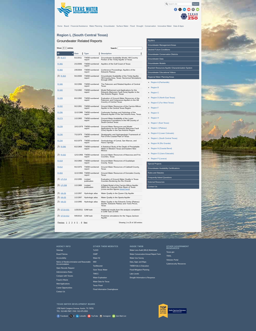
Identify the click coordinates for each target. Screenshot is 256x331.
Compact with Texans (64, 276)
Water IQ (96, 258)
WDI (94, 262)
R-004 (60, 173)
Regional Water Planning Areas (161, 77)
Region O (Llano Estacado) (162, 153)
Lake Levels (134, 274)
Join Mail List (197, 9)
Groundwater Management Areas (162, 45)
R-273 (60, 118)
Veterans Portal (172, 260)
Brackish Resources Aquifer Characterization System (170, 68)
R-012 (60, 167)
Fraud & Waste (62, 280)
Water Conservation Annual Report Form (145, 254)
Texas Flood (98, 285)
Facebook (175, 9)
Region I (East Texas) (160, 123)
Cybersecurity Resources (176, 264)
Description (106, 53)
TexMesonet (98, 266)
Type (86, 53)
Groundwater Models (157, 63)
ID (58, 53)
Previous (61, 223)
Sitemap (59, 250)
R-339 (60, 98)
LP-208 (64, 185)
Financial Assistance (79, 26)
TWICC (96, 274)
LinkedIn (184, 9)
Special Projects (154, 164)
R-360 (60, 70)
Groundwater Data (155, 59)
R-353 (63, 76)
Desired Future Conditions (159, 50)
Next (85, 223)
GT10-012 (65, 216)
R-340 (60, 90)
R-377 (63, 58)
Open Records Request (65, 268)
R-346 (60, 84)
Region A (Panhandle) (160, 82)
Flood (132, 26)
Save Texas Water (100, 270)
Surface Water (122, 26)
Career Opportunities (64, 288)
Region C (155, 92)
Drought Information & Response (142, 278)
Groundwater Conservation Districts (163, 54)
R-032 (63, 155)
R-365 (60, 64)
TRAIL (168, 256)
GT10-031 (65, 210)
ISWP (95, 254)
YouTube (188, 9)
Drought (139, 26)
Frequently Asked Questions (160, 177)
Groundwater (109, 26)
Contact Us (152, 186)
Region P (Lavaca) (159, 158)
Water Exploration (100, 278)
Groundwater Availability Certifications (164, 168)
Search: (114, 48)
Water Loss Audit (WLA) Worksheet (143, 250)
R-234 (60, 141)
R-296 (60, 112)
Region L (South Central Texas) (164, 138)
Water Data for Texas (101, 282)
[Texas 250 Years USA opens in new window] (189, 16)
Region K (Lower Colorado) (162, 133)
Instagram (193, 9)
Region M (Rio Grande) (161, 143)
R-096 (63, 147)
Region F (155, 108)
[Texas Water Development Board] (77, 10)
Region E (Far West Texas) (162, 103)
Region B (155, 87)
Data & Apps (178, 26)
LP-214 (64, 179)
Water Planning (95, 26)
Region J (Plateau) (159, 128)
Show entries (65, 48)
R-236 (60, 134)
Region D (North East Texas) (163, 98)
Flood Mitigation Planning (139, 270)
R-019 (60, 161)
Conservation (150, 26)
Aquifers (151, 40)
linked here (124, 189)
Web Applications (63, 284)
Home (59, 26)
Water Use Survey (137, 258)
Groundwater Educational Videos (162, 72)
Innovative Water (165, 26)
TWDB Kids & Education (139, 266)
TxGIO (95, 250)
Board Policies (62, 254)
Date (76, 53)
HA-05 (63, 197)
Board (66, 26)
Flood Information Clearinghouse (105, 289)
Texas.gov (170, 252)
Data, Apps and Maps (138, 262)
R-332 (60, 106)
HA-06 (63, 193)
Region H (155, 118)
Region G (155, 113)
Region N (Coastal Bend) (161, 148)
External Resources (156, 182)
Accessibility (61, 258)
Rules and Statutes (156, 173)
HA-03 (63, 202)
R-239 (60, 126)
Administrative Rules (64, 272)
